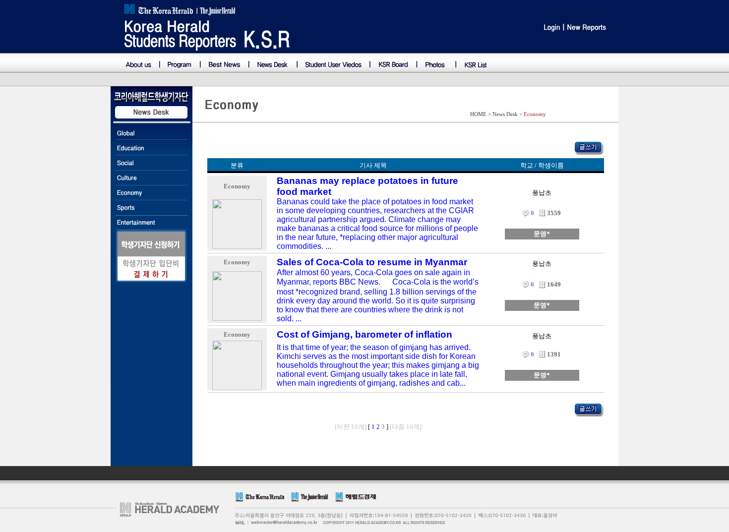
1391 (554, 354)
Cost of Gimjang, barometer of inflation (364, 334)
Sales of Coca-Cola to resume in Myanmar (372, 262)
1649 (554, 284)
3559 (554, 213)
